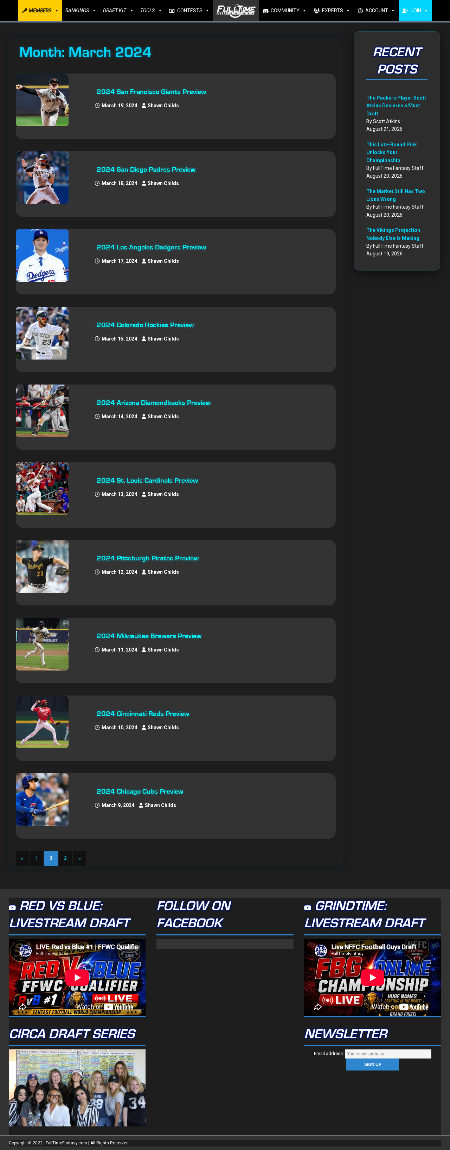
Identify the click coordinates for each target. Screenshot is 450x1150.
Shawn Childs (163, 105)
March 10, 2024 (119, 727)
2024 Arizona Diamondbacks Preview (154, 402)
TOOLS (147, 10)
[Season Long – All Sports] (46, 100)
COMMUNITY (285, 10)
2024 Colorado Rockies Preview (145, 325)
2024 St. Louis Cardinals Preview (147, 480)
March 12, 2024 (119, 572)
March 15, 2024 (119, 339)
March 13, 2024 (119, 494)
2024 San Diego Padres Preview (146, 169)
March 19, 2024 (119, 105)
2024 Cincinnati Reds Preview (143, 713)
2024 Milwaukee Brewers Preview (149, 636)
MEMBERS (40, 10)
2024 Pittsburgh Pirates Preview (148, 558)
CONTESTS (189, 10)
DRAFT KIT (114, 10)
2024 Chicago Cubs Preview (140, 791)
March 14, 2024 (119, 416)
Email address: (329, 1053)
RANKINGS (77, 10)
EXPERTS (332, 10)
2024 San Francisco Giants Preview (151, 91)
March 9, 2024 (118, 805)
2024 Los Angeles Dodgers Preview (151, 247)
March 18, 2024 (119, 183)
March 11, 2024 (119, 650)
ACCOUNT (376, 10)
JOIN (416, 10)
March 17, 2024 (119, 261)
